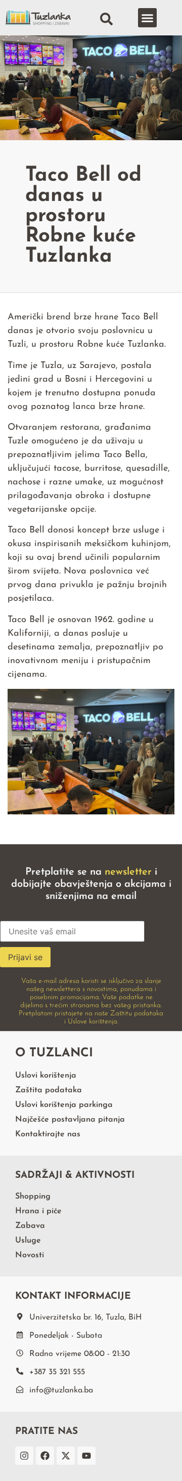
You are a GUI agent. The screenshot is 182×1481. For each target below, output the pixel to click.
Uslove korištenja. (93, 1021)
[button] (147, 17)
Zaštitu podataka (136, 1013)
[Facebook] (45, 1456)
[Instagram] (24, 1456)
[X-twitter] (66, 1456)
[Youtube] (86, 1456)
